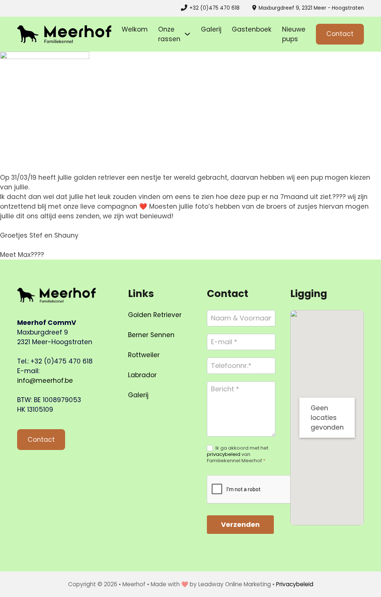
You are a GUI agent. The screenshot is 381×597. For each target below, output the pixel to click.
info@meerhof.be (45, 380)
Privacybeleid (294, 584)
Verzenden (240, 524)
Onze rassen (169, 34)
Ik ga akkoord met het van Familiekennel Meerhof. (237, 454)
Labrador (142, 375)
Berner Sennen (151, 334)
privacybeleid (223, 454)
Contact (339, 33)
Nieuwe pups (293, 34)
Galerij (211, 29)
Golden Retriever (155, 314)
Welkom (135, 29)
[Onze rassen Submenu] (187, 34)
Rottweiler (144, 354)
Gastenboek (252, 29)
